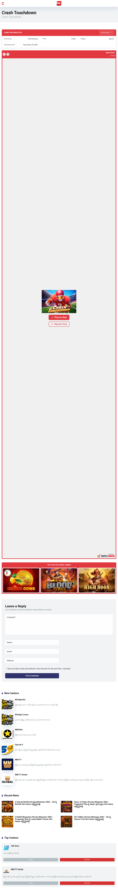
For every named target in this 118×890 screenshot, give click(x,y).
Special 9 (19, 745)
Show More (105, 32)
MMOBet (19, 730)
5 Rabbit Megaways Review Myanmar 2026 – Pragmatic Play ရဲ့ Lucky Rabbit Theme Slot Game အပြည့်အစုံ (34, 819)
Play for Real (61, 317)
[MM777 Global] (7, 784)
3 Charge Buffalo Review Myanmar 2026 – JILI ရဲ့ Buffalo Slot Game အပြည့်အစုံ (36, 803)
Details (31, 859)
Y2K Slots (15, 846)
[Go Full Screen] (7, 54)
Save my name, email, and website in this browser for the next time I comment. (39, 669)
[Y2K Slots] (6, 850)
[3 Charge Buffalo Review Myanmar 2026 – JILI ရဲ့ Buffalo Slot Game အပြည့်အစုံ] (7, 812)
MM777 (18, 760)
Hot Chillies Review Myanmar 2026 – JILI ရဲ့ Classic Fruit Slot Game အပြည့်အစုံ (92, 818)
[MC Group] (59, 3)
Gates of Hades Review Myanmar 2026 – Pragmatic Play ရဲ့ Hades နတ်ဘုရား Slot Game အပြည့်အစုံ (93, 804)
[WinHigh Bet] (7, 709)
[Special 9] (7, 754)
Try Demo (21, 580)
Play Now (87, 859)
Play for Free (60, 324)
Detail (31, 883)
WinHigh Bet (20, 700)
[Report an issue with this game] (4, 54)
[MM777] (7, 769)
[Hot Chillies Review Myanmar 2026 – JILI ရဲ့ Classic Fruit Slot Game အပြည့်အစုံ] (66, 827)
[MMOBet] (7, 739)
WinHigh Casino (21, 715)
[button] (59, 301)
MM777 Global (21, 775)
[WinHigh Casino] (7, 724)
